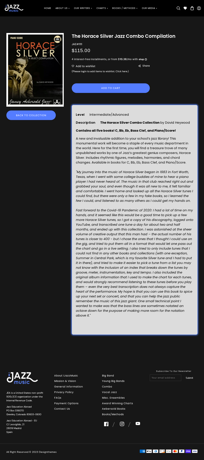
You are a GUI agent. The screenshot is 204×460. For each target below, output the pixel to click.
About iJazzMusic (66, 375)
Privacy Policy (64, 392)
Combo (107, 386)
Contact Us (62, 409)
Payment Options (66, 403)
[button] (178, 8)
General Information (68, 386)
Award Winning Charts (117, 403)
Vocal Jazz (109, 392)
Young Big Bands (113, 381)
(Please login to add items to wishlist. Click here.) (100, 71)
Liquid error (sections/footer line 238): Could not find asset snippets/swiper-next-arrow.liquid (189, 378)
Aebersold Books (113, 409)
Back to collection (31, 115)
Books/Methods (113, 414)
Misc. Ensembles (113, 398)
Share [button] (146, 66)
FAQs (57, 398)
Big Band (108, 375)
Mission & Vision (65, 381)
